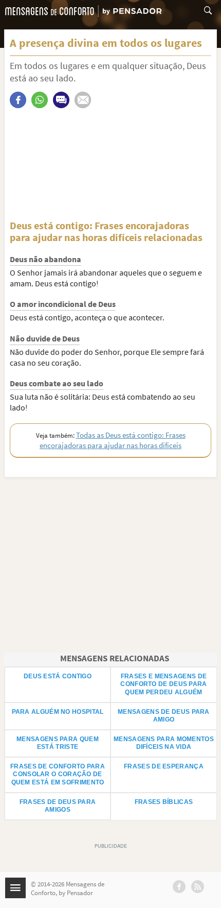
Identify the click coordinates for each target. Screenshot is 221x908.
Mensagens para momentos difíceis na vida (164, 743)
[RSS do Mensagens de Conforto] (197, 886)
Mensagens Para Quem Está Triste (57, 743)
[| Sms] (61, 100)
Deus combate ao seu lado (56, 383)
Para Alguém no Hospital (58, 711)
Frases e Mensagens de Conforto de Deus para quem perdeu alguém (163, 684)
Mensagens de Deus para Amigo (164, 716)
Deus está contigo (57, 676)
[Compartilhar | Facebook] (18, 100)
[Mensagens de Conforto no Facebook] (179, 886)
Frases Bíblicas (164, 802)
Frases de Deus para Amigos (58, 806)
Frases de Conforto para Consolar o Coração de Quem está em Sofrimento (57, 774)
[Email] (83, 100)
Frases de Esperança (164, 766)
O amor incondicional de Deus (63, 304)
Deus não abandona (45, 259)
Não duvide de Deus (45, 338)
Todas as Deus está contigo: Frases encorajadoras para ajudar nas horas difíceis (113, 440)
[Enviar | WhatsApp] (39, 100)
